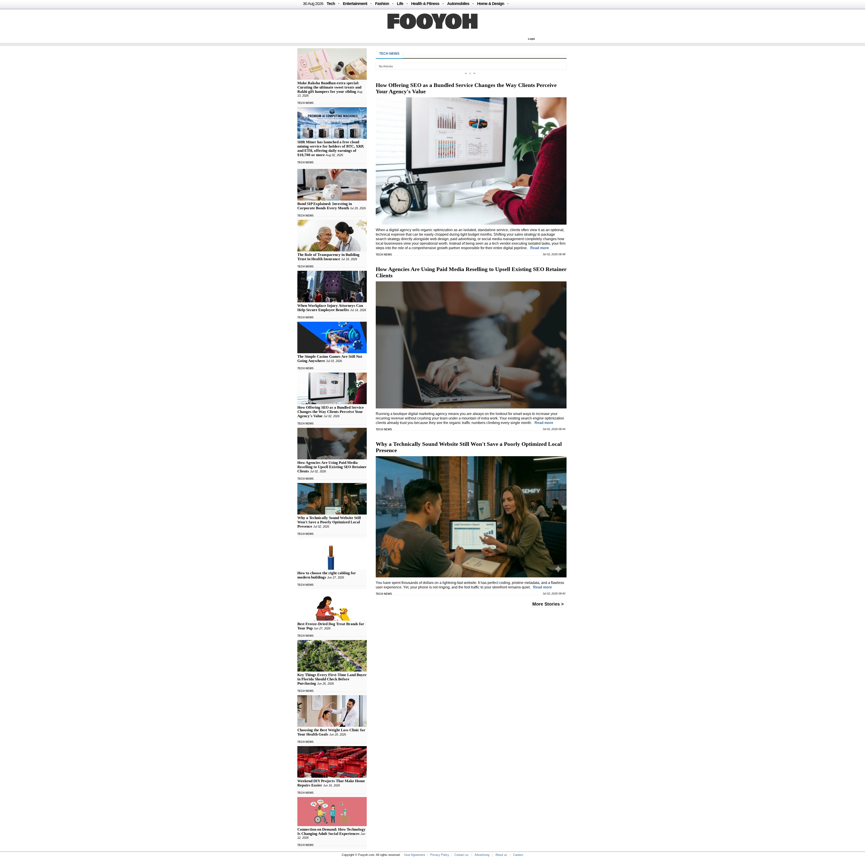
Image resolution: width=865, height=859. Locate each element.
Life (400, 3)
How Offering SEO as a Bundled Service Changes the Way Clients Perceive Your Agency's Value (330, 411)
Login (531, 38)
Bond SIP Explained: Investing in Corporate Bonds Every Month (324, 206)
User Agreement (414, 855)
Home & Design (490, 3)
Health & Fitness (425, 3)
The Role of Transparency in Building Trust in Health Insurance (328, 257)
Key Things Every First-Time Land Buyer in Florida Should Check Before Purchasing (332, 679)
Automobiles (458, 3)
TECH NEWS (305, 103)
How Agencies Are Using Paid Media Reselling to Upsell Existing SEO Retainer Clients (332, 466)
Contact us (461, 855)
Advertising (482, 855)
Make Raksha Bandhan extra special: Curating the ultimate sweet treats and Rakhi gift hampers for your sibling (329, 87)
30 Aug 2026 (313, 3)
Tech (331, 3)
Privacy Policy (439, 855)
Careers (518, 855)
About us (501, 855)
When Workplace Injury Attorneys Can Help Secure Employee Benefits (330, 307)
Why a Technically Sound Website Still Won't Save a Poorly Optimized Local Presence (329, 522)
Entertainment (355, 3)
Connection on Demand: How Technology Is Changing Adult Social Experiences (331, 831)
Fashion (382, 3)
